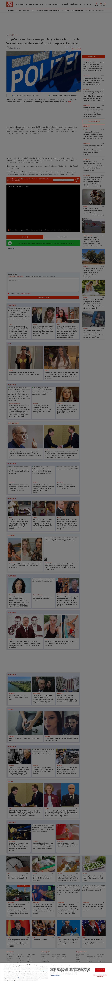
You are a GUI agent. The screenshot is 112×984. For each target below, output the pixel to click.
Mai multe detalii (44, 970)
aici (18, 977)
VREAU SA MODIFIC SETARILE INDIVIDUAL (100, 975)
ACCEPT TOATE (100, 970)
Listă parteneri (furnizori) (55, 975)
